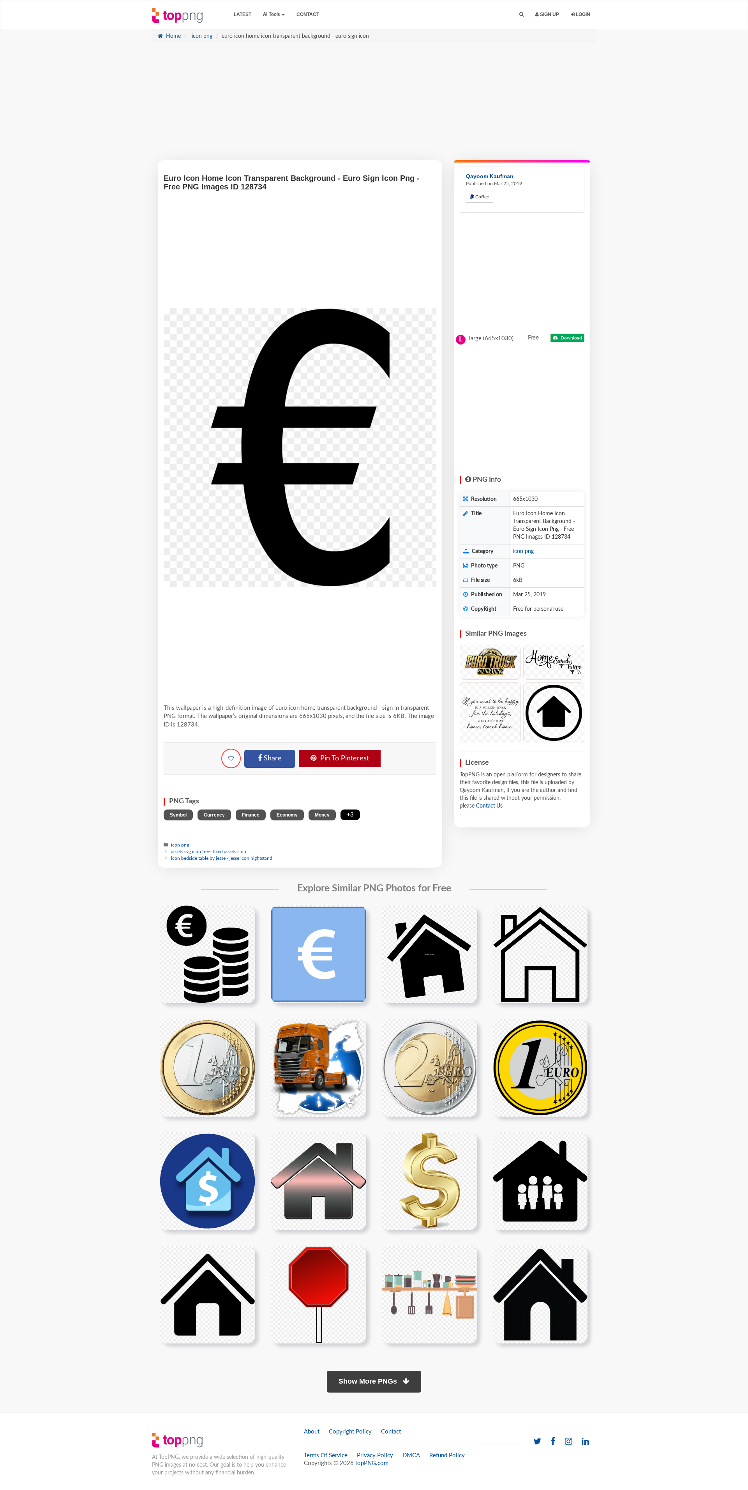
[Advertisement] (374, 105)
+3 (350, 815)
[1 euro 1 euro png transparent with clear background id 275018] (540, 1067)
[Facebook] (553, 1442)
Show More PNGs (369, 1381)
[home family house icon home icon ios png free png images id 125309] (540, 1294)
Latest (242, 14)
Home (172, 36)
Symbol (178, 815)
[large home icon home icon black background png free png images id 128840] (207, 1181)
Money (322, 815)
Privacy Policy (375, 1455)
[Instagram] (568, 1442)
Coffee (481, 196)
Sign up (549, 14)
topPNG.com (371, 1463)
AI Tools (272, 14)
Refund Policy (447, 1455)
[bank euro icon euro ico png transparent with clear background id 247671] (318, 954)
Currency (214, 815)
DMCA (411, 1455)
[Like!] (231, 758)
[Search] (521, 14)
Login (582, 14)
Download (570, 338)
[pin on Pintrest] (244, 916)
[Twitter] (537, 1442)
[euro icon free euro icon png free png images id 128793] (207, 954)
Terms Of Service (326, 1455)
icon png (201, 36)
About (311, 1432)
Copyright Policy (350, 1432)
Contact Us (489, 806)
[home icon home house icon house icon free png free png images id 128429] (207, 1294)
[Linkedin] (585, 1442)
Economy (287, 815)
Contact (307, 14)
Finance (250, 815)
